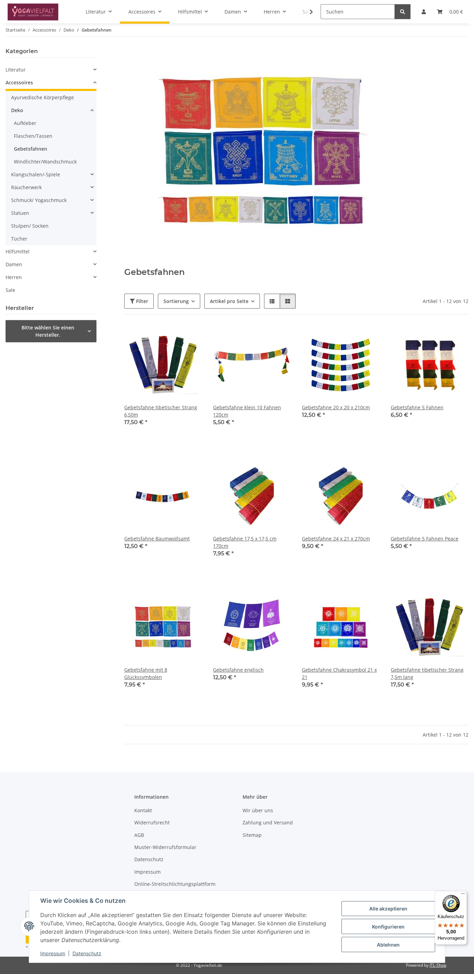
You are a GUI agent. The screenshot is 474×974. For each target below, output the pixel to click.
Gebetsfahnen (30, 148)
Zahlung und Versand (268, 822)
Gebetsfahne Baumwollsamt (157, 538)
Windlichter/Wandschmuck (45, 161)
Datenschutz (87, 953)
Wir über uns (258, 810)
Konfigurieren (388, 927)
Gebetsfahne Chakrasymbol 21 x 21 (339, 673)
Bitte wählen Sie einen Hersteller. (48, 331)
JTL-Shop (438, 965)
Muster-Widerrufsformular (165, 847)
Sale (10, 290)
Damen (14, 264)
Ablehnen (388, 945)
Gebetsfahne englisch (238, 669)
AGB (139, 835)
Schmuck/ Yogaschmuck (39, 200)
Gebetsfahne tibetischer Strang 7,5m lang (427, 673)
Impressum (52, 953)
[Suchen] (402, 11)
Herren (14, 277)
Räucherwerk (26, 187)
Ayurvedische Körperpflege (42, 97)
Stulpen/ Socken (30, 225)
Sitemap (252, 835)
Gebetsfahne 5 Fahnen (417, 407)
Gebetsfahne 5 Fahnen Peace (424, 538)
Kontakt (143, 810)
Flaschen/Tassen (33, 136)
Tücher (19, 238)
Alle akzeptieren (388, 909)
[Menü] (463, 895)
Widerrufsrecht (152, 822)
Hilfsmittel (17, 251)
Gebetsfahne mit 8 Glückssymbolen (145, 673)
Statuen (20, 213)
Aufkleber (25, 123)
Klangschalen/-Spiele (35, 174)
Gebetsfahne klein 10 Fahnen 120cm (247, 411)
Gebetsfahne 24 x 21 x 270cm (336, 538)
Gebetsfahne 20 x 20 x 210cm (336, 407)
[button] (306, 12)
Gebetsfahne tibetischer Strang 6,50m (160, 411)
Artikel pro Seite (229, 301)
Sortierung (176, 301)
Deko (17, 110)
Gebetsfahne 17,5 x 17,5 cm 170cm (245, 542)
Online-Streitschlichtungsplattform (174, 884)
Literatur (16, 69)
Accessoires (19, 82)
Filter (141, 301)
